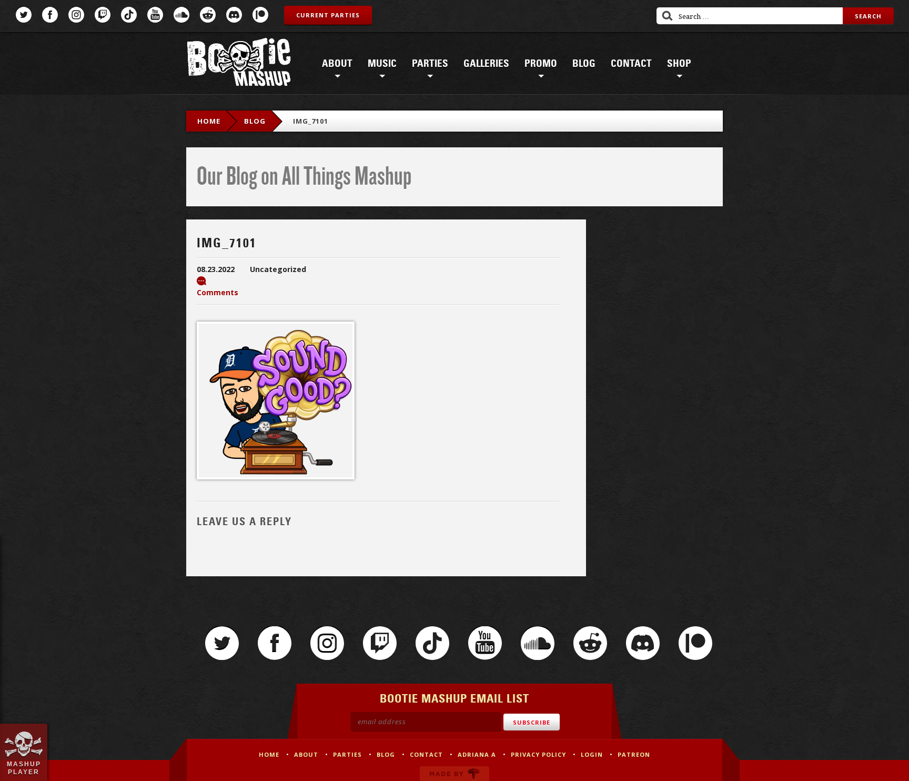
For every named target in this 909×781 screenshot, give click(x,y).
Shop (679, 63)
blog (255, 121)
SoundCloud (181, 15)
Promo (540, 63)
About (337, 63)
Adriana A (477, 754)
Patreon (260, 15)
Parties (430, 63)
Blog (583, 63)
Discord (234, 15)
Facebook (50, 15)
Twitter (24, 15)
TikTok (129, 15)
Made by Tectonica (454, 773)
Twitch (102, 15)
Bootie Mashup (238, 64)
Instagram (76, 15)
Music (382, 63)
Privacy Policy (538, 754)
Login (592, 754)
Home (208, 121)
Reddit (208, 15)
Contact (631, 63)
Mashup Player (24, 767)
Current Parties (328, 15)
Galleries (486, 63)
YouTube (155, 15)
